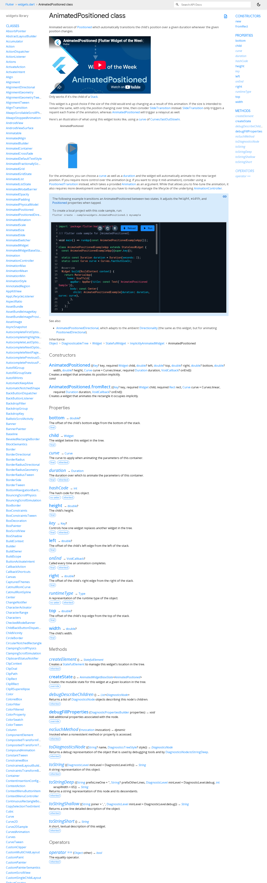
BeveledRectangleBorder (23, 439)
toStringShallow (64, 803)
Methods (242, 111)
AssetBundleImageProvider (24, 317)
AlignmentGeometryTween (24, 97)
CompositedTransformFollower (27, 740)
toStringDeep (61, 782)
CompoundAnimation (20, 750)
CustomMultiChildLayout (23, 852)
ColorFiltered (15, 709)
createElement (62, 659)
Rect (172, 387)
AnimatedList (15, 179)
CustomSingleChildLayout (23, 878)
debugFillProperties (68, 712)
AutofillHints (14, 378)
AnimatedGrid (15, 169)
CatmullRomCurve (18, 587)
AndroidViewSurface (19, 128)
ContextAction (15, 786)
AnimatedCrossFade (19, 154)
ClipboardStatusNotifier (22, 658)
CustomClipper (16, 847)
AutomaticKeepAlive (19, 383)
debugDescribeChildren (71, 694)
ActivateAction (15, 67)
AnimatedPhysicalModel (22, 205)
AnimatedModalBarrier (21, 189)
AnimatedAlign (16, 138)
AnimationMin (15, 276)
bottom (56, 418)
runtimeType (61, 593)
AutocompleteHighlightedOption (28, 337)
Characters (13, 618)
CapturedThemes (18, 582)
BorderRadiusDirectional (23, 465)
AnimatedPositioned (126, 112)
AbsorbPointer (16, 31)
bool (99, 853)
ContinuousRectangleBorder (25, 801)
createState (61, 677)
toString (56, 764)
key (52, 523)
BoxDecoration (16, 521)
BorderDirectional (18, 454)
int (75, 488)
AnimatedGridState (19, 174)
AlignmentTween (17, 103)
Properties (244, 36)
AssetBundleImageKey (21, 312)
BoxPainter (13, 526)
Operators (244, 171)
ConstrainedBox (17, 760)
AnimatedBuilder (17, 143)
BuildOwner (14, 551)
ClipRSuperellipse (18, 689)
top (52, 610)
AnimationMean (17, 271)
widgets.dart (26, 4)
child (54, 435)
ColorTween (14, 725)
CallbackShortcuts (18, 572)
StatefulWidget (116, 343)
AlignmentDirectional (20, 87)
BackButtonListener (19, 398)
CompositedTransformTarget (26, 745)
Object (53, 343)
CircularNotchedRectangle (24, 643)
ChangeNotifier (16, 602)
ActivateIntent (15, 72)
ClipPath (11, 674)
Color (9, 694)
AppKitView (13, 291)
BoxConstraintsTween (21, 516)
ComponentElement (19, 735)
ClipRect (11, 679)
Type (81, 594)
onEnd (55, 558)
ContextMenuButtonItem (23, 791)
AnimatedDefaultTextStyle (24, 159)
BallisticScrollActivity (19, 419)
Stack (94, 97)
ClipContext (14, 664)
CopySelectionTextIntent (23, 806)
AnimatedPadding (18, 199)
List (103, 695)
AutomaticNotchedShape (23, 388)
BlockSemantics (16, 444)
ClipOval (11, 669)
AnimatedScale (16, 225)
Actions (11, 62)
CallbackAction (16, 567)
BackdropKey (15, 414)
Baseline (12, 434)
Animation (129, 184)
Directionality (148, 328)
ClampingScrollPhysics (21, 648)
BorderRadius (15, 460)
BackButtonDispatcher (21, 393)
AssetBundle (14, 307)
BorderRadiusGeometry (22, 470)
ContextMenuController (22, 796)
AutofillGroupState (18, 373)
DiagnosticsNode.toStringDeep (186, 752)
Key (95, 366)
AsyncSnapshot (16, 327)
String (92, 747)
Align (9, 77)
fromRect (241, 26)
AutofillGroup (15, 368)
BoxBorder (13, 505)
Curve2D (12, 822)
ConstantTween (17, 755)
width (55, 628)
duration (129, 176)
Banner (11, 424)
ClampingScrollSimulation (23, 653)
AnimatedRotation (18, 220)
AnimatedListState (18, 184)
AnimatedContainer (19, 148)
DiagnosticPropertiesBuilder (109, 712)
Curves (10, 837)
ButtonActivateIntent (20, 562)
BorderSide (13, 480)
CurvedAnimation (18, 832)
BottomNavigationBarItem (24, 490)
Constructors (248, 16)
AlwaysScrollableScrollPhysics (26, 113)
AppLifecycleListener (20, 296)
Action (10, 46)
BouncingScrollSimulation (23, 500)
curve (142, 119)
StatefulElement (93, 660)
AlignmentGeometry (19, 92)
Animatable (13, 133)
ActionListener (16, 57)
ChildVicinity (14, 633)
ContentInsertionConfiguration (27, 781)
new (238, 21)
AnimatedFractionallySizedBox (26, 164)
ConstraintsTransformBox (24, 771)
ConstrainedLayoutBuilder (24, 766)
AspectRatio (14, 301)
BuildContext (15, 541)
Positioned (84, 27)
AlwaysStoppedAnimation (23, 118)
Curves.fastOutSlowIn (165, 119)
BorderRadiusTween (20, 475)
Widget (97, 343)
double (141, 366)
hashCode (58, 488)
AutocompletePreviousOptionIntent (30, 358)
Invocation (87, 730)
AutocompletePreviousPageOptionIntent (34, 363)
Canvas (11, 577)
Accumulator (14, 41)
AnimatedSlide (15, 235)
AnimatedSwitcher (18, 240)
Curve (88, 370)
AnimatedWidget (17, 245)
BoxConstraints (16, 511)
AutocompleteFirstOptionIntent (27, 332)
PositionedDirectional (71, 332)
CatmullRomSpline (18, 592)
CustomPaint (15, 857)
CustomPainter (16, 862)
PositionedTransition (63, 184)
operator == (60, 852)
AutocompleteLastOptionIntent (27, 342)
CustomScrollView (18, 873)
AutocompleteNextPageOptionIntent (31, 352)
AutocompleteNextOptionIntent (27, 347)
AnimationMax (16, 266)
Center (10, 597)
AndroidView (14, 123)
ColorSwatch (14, 720)
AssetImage (14, 322)
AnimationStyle (16, 281)
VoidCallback (170, 370)
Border (11, 449)
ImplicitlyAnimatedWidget (147, 343)
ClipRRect (12, 684)
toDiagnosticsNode (67, 747)
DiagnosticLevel (78, 765)
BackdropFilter (16, 403)
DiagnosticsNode (117, 695)
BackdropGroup (17, 409)
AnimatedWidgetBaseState (96, 677)
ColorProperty (16, 715)
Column (11, 730)
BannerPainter (16, 429)
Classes (12, 26)
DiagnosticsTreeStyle (122, 747)
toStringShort (61, 821)
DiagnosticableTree (75, 343)
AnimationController (208, 188)
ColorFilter (13, 704)
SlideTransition (160, 108)
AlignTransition (16, 108)
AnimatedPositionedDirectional (77, 328)
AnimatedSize (15, 230)
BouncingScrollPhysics (21, 495)
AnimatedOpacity (17, 194)
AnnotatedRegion (18, 286)
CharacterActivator (19, 607)
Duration (141, 370)
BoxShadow (14, 536)
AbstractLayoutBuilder (21, 36)
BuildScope (13, 556)
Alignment (13, 82)
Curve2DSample (17, 827)
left (52, 540)
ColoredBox (14, 699)
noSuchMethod (63, 729)
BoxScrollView (15, 531)
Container (13, 776)
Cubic (9, 811)
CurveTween (14, 842)
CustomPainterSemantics (23, 868)
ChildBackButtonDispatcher (25, 628)
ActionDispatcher (17, 52)
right (54, 575)
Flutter (9, 4)
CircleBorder (14, 638)
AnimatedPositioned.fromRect (80, 387)
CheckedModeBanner (20, 623)
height (55, 505)
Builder (11, 546)
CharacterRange (17, 613)
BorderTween (15, 485)
